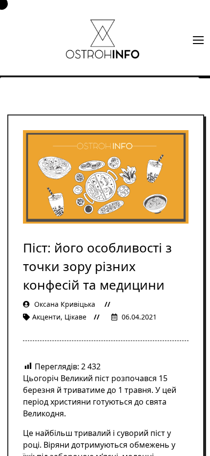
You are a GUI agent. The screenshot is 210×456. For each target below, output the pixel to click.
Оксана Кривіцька (64, 304)
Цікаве (75, 316)
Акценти (46, 316)
